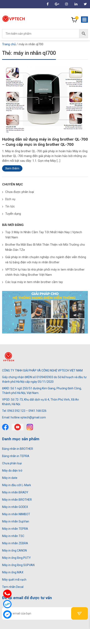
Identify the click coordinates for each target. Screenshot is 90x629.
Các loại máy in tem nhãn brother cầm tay (34, 282)
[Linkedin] (75, 4)
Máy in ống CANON (14, 550)
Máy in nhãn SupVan (15, 521)
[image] (45, 99)
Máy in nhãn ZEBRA (15, 543)
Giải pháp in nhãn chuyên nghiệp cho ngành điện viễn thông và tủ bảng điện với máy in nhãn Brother (45, 259)
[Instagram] (66, 4)
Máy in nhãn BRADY (15, 492)
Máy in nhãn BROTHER (17, 499)
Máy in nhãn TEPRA (15, 528)
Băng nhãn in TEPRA (15, 456)
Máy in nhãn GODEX (15, 507)
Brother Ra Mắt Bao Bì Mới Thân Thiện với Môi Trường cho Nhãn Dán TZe (45, 247)
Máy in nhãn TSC (13, 536)
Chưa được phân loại (19, 192)
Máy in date (9, 477)
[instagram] (30, 427)
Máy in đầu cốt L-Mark (16, 485)
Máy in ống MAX (12, 572)
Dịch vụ (10, 199)
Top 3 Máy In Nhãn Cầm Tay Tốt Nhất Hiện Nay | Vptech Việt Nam (43, 234)
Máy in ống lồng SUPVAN (18, 565)
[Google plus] (57, 4)
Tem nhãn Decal (12, 587)
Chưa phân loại (12, 463)
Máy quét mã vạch (14, 579)
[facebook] (47, 4)
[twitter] (17, 427)
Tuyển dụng (13, 214)
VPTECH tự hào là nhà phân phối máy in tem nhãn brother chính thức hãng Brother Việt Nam (45, 272)
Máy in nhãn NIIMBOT (16, 514)
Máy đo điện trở (12, 470)
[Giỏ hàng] (74, 20)
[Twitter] (85, 4)
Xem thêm (12, 168)
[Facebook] (5, 427)
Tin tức (10, 206)
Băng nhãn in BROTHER (17, 448)
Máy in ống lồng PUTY (16, 557)
